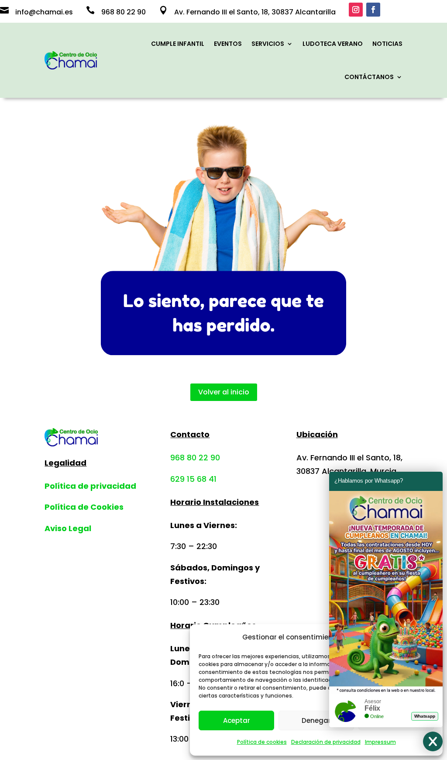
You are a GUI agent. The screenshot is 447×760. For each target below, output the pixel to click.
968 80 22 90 (195, 457)
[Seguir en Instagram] (356, 10)
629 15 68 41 (193, 478)
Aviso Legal (68, 528)
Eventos (228, 43)
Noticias (387, 43)
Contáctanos (369, 77)
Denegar (316, 720)
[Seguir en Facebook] (373, 10)
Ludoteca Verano (333, 43)
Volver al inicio (223, 392)
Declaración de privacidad (326, 742)
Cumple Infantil (177, 43)
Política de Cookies (84, 506)
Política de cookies (262, 742)
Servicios (267, 43)
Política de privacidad (90, 485)
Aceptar (236, 720)
